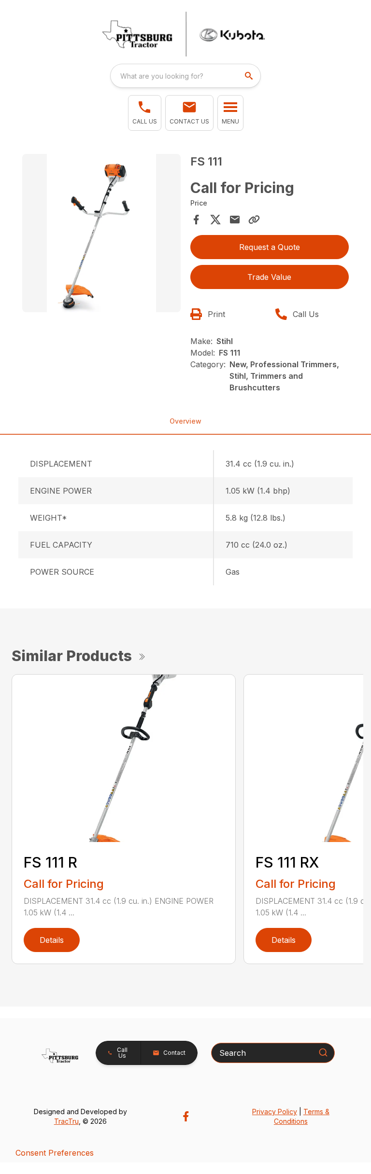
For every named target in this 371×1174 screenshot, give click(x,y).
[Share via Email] (235, 219)
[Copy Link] (254, 219)
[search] (249, 76)
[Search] (323, 1052)
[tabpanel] (101, 234)
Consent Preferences (54, 1153)
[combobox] (185, 75)
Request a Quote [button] (269, 247)
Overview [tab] (185, 421)
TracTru (66, 1121)
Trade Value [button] (269, 277)
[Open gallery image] (101, 233)
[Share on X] (215, 219)
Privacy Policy (274, 1111)
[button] (144, 113)
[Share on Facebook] (196, 219)
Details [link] (52, 940)
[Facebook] (186, 1116)
